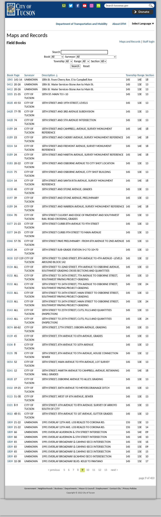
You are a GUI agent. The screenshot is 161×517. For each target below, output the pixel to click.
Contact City (115, 488)
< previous (54, 470)
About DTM (119, 24)
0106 (10, 345)
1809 (10, 422)
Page (16, 75)
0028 (10, 103)
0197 (10, 198)
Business (59, 488)
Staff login (148, 42)
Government (30, 488)
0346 (10, 241)
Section (95, 61)
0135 (10, 172)
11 (93, 470)
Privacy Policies (130, 488)
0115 (10, 396)
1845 (10, 79)
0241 (10, 370)
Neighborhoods (45, 488)
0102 (10, 388)
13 (105, 470)
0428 (10, 111)
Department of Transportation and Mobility (81, 24)
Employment (102, 488)
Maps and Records (27, 35)
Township (59, 61)
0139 (10, 336)
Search (56, 52)
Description (48, 75)
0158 (10, 189)
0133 (10, 293)
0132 (10, 275)
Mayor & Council (86, 488)
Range (77, 61)
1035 (10, 94)
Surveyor (70, 57)
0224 (10, 146)
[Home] (21, 9)
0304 (10, 215)
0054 (10, 362)
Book (47, 57)
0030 (10, 258)
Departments (71, 488)
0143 (10, 310)
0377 (10, 224)
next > (114, 470)
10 (87, 470)
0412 (10, 84)
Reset (86, 66)
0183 (10, 163)
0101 (10, 405)
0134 (10, 267)
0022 (10, 414)
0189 (10, 129)
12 (99, 470)
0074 (10, 327)
